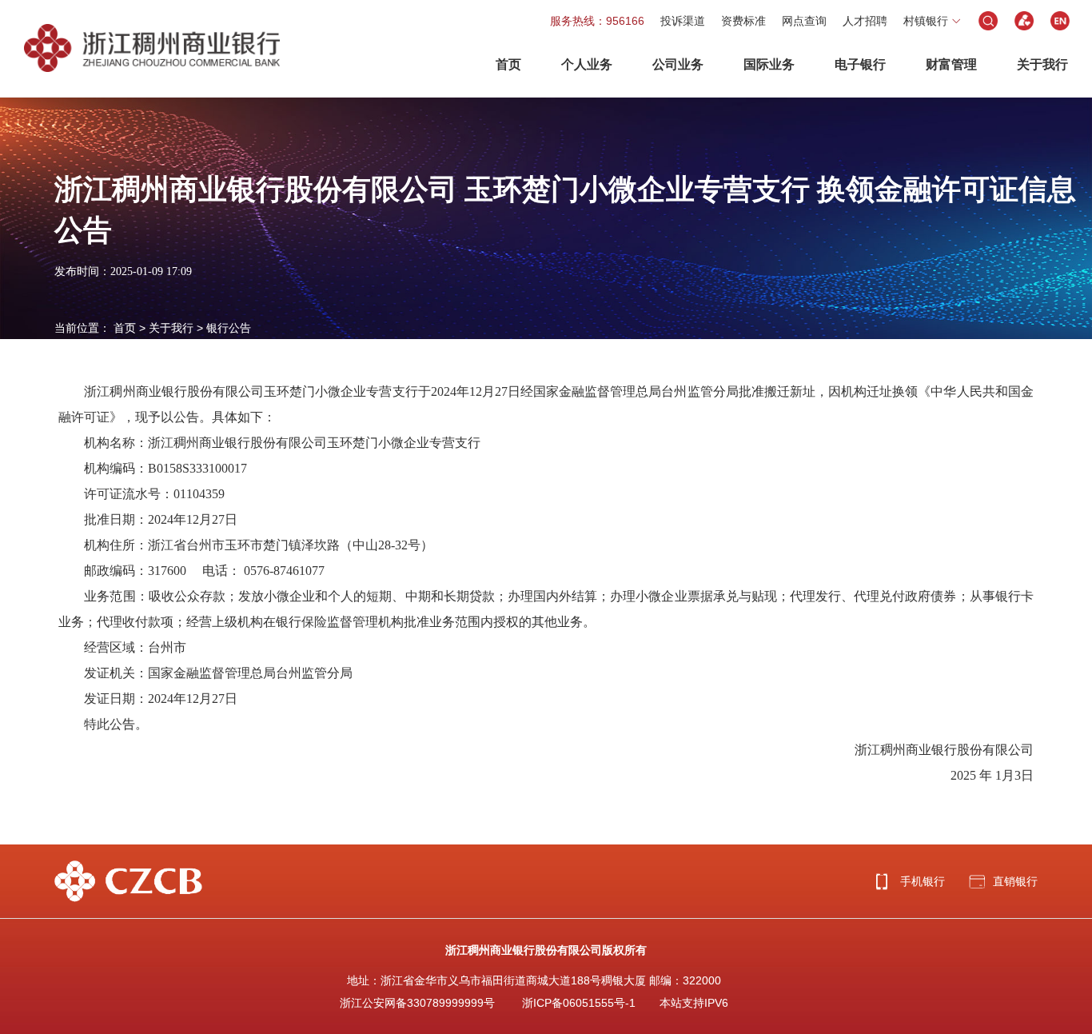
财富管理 (951, 64)
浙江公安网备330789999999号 (417, 1002)
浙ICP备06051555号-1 (579, 1002)
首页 (508, 64)
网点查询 (804, 20)
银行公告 (228, 327)
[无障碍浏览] (1024, 20)
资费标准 (743, 20)
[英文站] (1060, 20)
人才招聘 (865, 20)
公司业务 (677, 64)
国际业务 (769, 64)
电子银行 (860, 64)
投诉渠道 (682, 20)
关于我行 (1042, 64)
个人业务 (586, 64)
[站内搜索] (988, 20)
